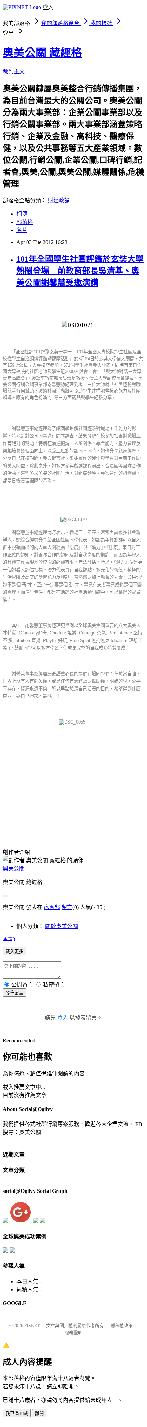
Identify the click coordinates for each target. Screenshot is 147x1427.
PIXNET (32, 1325)
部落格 (24, 222)
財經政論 (59, 200)
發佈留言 (14, 992)
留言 (67, 907)
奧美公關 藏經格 (42, 53)
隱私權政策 (121, 1325)
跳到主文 (14, 71)
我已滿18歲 (16, 1413)
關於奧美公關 (61, 926)
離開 (39, 1413)
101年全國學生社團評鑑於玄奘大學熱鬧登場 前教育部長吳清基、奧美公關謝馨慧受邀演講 (80, 271)
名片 (21, 230)
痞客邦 (52, 907)
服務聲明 (73, 1332)
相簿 (21, 214)
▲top (9, 938)
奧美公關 (14, 868)
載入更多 (14, 951)
